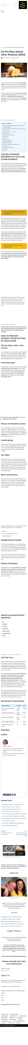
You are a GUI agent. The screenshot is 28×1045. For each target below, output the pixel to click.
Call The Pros (6, 145)
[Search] (15, 5)
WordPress (12, 1025)
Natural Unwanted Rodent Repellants (11, 144)
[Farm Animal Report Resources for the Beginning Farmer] (23, 5)
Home (2, 47)
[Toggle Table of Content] (24, 124)
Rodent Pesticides (7, 142)
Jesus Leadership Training (19, 1021)
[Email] (15, 795)
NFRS (24, 717)
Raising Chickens (14, 1014)
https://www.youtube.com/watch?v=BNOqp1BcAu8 (12, 309)
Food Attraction (6, 133)
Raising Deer (12, 1017)
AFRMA (24, 708)
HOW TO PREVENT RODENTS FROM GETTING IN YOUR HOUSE (14, 129)
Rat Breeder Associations (8, 147)
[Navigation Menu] (2, 11)
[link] (5, 847)
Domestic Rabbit (5, 1014)
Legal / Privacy (14, 931)
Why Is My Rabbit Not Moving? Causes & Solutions (12, 923)
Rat (5, 47)
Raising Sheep (23, 1015)
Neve (2, 1025)
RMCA (24, 712)
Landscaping (5, 136)
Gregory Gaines (6, 57)
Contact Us (18, 1022)
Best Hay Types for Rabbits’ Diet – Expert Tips (11, 926)
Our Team (3, 1022)
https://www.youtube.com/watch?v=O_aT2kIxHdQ (11, 104)
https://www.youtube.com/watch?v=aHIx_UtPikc (11, 639)
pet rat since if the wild (15, 253)
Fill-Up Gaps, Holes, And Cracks (10, 131)
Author (4, 150)
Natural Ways (4, 654)
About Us (14, 873)
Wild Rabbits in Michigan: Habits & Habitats (10, 919)
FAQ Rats (5, 149)
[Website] (13, 795)
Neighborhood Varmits (7, 141)
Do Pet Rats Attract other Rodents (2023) (8, 847)
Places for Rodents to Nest (8, 134)
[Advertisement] (14, 28)
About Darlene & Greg (6, 1021)
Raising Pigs (20, 1017)
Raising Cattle (4, 1017)
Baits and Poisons (6, 139)
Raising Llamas (13, 1019)
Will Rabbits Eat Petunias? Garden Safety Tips (11, 916)
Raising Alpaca (4, 1015)
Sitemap (20, 1019)
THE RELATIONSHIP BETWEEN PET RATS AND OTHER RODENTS (13, 126)
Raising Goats (4, 1019)
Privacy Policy (11, 1022)
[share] (13, 846)
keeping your (20, 220)
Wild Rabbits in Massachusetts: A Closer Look (11, 921)
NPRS (24, 724)
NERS (24, 721)
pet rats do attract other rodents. (8, 94)
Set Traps (5, 138)
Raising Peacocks (14, 1015)
